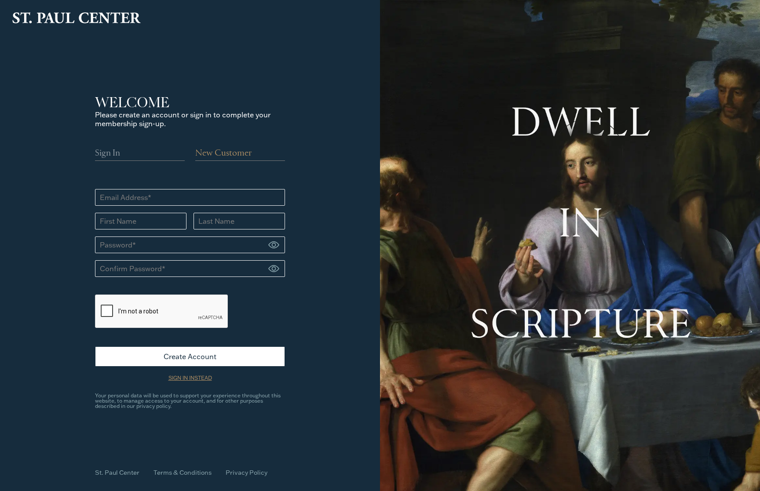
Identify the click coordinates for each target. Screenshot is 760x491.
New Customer (223, 153)
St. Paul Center (117, 472)
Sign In (107, 153)
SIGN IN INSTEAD (190, 378)
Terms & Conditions (182, 472)
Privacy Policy (246, 472)
